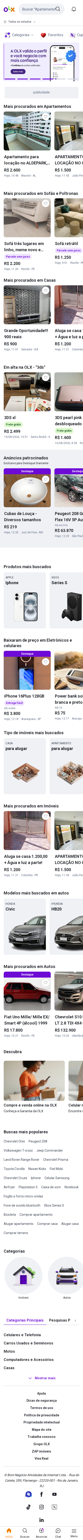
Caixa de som (51, 1187)
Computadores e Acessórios (29, 1359)
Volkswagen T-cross (18, 1150)
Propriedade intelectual (42, 1422)
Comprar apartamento (36, 1214)
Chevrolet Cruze (15, 1178)
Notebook (72, 1187)
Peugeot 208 (38, 1141)
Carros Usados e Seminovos (28, 1343)
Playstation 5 (28, 1187)
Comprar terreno (16, 1233)
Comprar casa (47, 1224)
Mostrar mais (45, 1378)
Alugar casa (70, 1224)
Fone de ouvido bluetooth (22, 1205)
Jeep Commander (49, 1150)
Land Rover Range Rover (21, 1159)
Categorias (21, 35)
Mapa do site (41, 1429)
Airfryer (9, 1187)
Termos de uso (41, 1408)
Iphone (36, 1178)
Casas (9, 1368)
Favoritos (55, 35)
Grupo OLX (41, 1444)
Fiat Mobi (56, 1169)
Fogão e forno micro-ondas (23, 1196)
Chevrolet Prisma (55, 1159)
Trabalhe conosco (41, 1437)
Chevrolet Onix (14, 1141)
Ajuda (41, 1393)
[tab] (25, 1320)
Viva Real (41, 1458)
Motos (9, 1351)
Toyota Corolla (14, 1169)
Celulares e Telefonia (22, 1335)
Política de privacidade (41, 1415)
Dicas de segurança (42, 1400)
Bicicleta (10, 1214)
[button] (41, 9)
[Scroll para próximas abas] (75, 1320)
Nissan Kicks (37, 1169)
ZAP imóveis (41, 1451)
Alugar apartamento (18, 1224)
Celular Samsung (56, 1178)
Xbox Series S (54, 1205)
